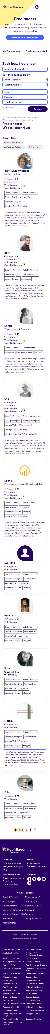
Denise (8, 325)
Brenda (8, 615)
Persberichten (29, 348)
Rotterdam (35, 147)
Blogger (15, 279)
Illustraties (9, 275)
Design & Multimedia (13, 910)
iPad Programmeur (10, 987)
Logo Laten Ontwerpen (35, 1010)
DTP (18, 275)
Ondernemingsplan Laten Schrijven (12, 1015)
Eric (6, 398)
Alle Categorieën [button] (11, 51)
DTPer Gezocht (31, 994)
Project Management (32, 416)
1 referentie (9, 259)
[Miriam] (25, 711)
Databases (26, 279)
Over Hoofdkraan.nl (12, 863)
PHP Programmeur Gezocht (13, 962)
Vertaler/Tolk (25, 197)
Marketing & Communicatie (10, 903)
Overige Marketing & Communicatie (21, 434)
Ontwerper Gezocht (10, 1010)
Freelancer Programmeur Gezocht (12, 1023)
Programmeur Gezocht (34, 984)
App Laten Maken (9, 990)
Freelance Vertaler (33, 962)
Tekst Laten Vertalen (10, 977)
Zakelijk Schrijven (30, 193)
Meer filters (8, 107)
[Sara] (25, 658)
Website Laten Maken (34, 990)
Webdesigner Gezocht (11, 994)
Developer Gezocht (33, 1019)
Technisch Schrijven (30, 421)
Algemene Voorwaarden (21, 939)
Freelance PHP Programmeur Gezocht (34, 954)
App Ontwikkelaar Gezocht (36, 965)
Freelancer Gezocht (10, 1019)
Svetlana (9, 562)
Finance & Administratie (9, 920)
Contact (34, 939)
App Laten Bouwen (10, 984)
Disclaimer (24, 935)
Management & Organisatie (32, 899)
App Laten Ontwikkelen (11, 953)
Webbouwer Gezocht (11, 1007)
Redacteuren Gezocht (34, 974)
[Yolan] (25, 782)
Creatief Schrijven (13, 193)
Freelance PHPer (9, 965)
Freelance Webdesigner (12, 968)
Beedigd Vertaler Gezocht (12, 958)
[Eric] (25, 389)
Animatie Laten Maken (11, 974)
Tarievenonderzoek (36, 866)
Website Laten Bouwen (34, 987)
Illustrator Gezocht (33, 977)
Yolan (7, 792)
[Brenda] (25, 606)
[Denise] (25, 316)
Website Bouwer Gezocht (35, 1007)
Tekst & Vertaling (13, 142)
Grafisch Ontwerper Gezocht (14, 1004)
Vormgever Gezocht (33, 1014)
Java (7, 279)
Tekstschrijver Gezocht (11, 950)
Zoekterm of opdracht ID (16, 69)
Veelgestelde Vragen (13, 866)
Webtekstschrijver (14, 147)
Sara (7, 668)
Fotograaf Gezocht (33, 950)
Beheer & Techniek (29, 912)
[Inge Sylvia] (25, 161)
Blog (5, 869)
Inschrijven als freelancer (25, 37)
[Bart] (25, 243)
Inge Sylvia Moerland (16, 170)
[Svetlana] (25, 553)
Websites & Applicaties (14, 914)
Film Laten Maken (32, 958)
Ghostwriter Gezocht (10, 997)
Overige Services (33, 918)
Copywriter (10, 352)
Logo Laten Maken (33, 1000)
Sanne (8, 480)
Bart (7, 252)
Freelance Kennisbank (13, 878)
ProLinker (26, 852)
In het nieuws (33, 863)
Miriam (8, 720)
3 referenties (10, 182)
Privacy (15, 935)
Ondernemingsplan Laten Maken (36, 969)
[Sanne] (25, 471)
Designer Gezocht (9, 1000)
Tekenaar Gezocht (33, 980)
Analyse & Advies (33, 905)
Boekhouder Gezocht (34, 1004)
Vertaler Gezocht (9, 980)
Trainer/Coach (11, 197)
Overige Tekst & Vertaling (16, 206)
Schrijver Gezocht (32, 997)
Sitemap (34, 935)
